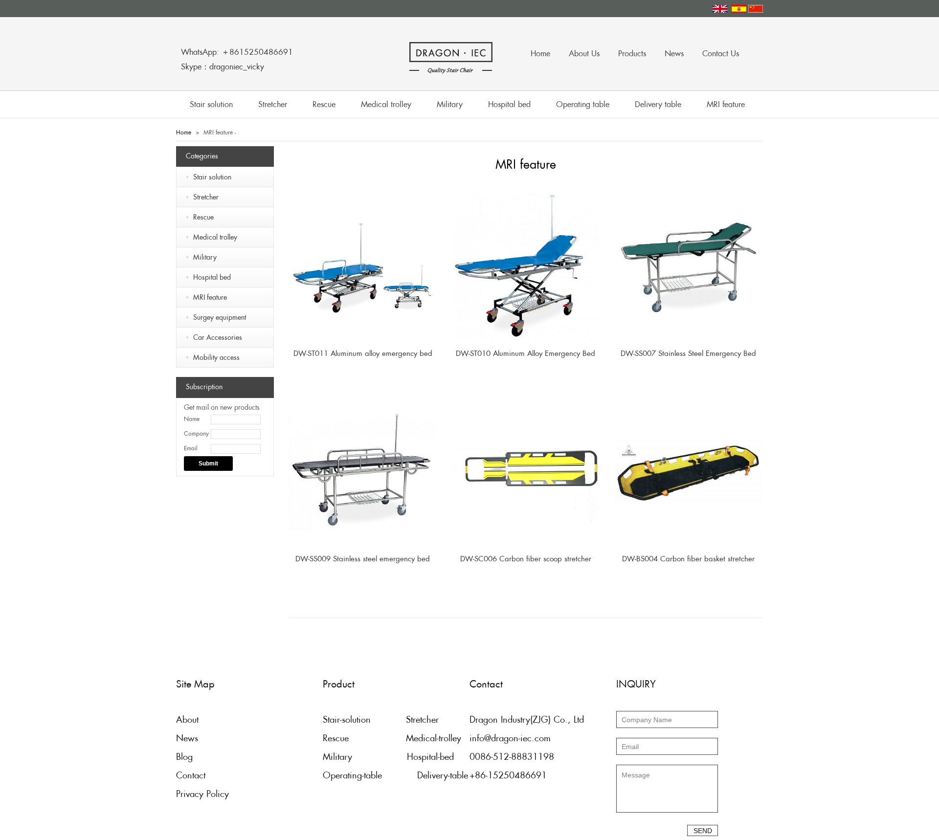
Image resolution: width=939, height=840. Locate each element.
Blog (184, 756)
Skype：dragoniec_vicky (222, 67)
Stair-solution (347, 719)
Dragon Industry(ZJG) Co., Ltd (527, 719)
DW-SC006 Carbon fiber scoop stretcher (525, 558)
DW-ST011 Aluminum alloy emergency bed (362, 353)
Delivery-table (442, 775)
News (674, 53)
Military (450, 104)
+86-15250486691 (508, 775)
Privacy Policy (202, 793)
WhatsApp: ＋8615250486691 (237, 52)
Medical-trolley (433, 738)
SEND (702, 831)
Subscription (204, 386)
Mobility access (216, 357)
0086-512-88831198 (512, 756)
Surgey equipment (219, 317)
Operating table (582, 104)
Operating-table (352, 775)
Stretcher (272, 104)
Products (632, 53)
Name (192, 419)
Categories (202, 156)
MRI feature (726, 104)
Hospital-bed (430, 756)
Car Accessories (217, 337)
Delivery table (658, 104)
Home (540, 53)
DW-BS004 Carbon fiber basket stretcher (688, 558)
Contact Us (720, 53)
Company (196, 434)
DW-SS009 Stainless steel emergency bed (362, 558)
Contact (190, 775)
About (187, 719)
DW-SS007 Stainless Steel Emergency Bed (688, 353)
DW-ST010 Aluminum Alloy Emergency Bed (525, 353)
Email (191, 448)
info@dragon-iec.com (510, 738)
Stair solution (211, 104)
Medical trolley (386, 104)
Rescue (324, 104)
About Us (584, 53)
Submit (208, 463)
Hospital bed (509, 104)
